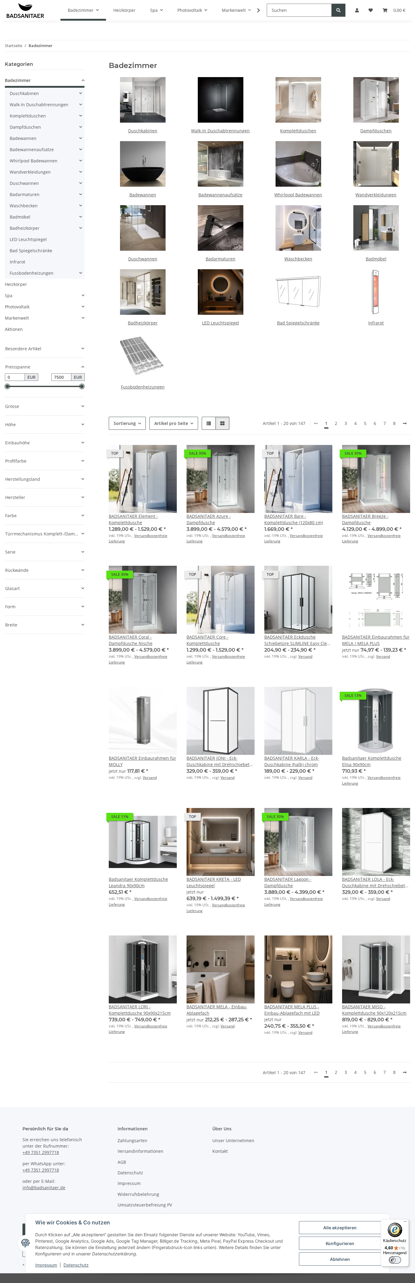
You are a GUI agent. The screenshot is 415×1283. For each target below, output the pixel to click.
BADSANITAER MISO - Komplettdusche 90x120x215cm (374, 1010)
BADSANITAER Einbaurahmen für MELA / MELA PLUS (376, 640)
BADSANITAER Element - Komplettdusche (133, 519)
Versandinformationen (140, 1151)
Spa (8, 295)
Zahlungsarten (132, 1140)
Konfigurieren (340, 1243)
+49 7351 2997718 (40, 1152)
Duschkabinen (142, 131)
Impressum (46, 1265)
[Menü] (405, 1223)
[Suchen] (338, 10)
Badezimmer (18, 80)
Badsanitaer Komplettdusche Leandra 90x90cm (138, 882)
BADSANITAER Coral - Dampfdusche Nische (131, 640)
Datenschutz (76, 1265)
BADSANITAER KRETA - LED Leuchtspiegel (214, 882)
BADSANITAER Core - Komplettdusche (207, 640)
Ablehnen (340, 1259)
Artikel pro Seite (171, 423)
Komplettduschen (298, 131)
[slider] (7, 386)
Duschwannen (142, 259)
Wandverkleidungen (375, 195)
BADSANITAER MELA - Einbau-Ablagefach (217, 1010)
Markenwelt (17, 318)
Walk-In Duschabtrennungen (220, 131)
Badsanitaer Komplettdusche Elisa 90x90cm (371, 761)
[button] (254, 10)
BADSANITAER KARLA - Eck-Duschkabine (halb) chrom (291, 761)
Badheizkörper (143, 323)
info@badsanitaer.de (43, 1187)
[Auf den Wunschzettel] (322, 455)
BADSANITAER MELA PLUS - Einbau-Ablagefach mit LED (292, 1010)
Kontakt (220, 1151)
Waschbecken (298, 259)
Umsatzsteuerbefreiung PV (145, 1205)
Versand (305, 656)
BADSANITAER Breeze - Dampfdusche (365, 519)
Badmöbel (376, 259)
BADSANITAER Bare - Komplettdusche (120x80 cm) (293, 519)
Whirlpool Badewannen (298, 195)
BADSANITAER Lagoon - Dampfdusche (287, 882)
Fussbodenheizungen (143, 387)
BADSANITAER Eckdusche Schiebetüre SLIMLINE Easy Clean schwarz (298, 640)
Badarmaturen (220, 259)
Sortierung (125, 423)
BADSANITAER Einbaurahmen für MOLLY (142, 761)
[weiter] (404, 423)
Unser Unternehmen (233, 1140)
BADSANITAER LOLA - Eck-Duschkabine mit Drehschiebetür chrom (376, 882)
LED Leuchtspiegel (220, 323)
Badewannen (142, 195)
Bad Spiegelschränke (298, 323)
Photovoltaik (17, 307)
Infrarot (376, 323)
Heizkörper (16, 284)
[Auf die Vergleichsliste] (306, 455)
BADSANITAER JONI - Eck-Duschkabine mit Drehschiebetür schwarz (220, 761)
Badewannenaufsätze (220, 195)
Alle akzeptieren (340, 1227)
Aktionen (14, 329)
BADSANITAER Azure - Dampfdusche (209, 519)
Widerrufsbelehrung (138, 1194)
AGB (122, 1162)
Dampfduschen (376, 131)
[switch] (395, 1260)
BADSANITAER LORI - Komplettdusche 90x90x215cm (140, 1010)
